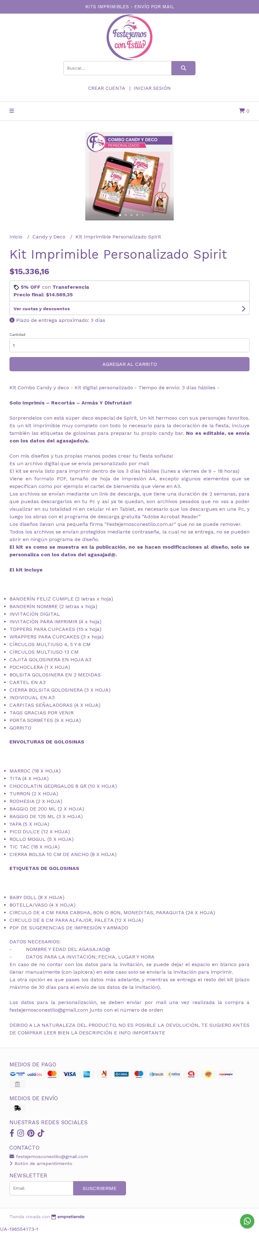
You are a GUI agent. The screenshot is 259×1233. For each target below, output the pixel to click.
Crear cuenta (106, 88)
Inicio (16, 237)
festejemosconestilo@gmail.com (51, 1156)
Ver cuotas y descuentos (42, 308)
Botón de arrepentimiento (42, 1163)
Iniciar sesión (152, 88)
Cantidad (17, 335)
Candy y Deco (50, 237)
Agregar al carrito (129, 364)
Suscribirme (100, 1188)
